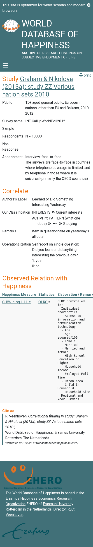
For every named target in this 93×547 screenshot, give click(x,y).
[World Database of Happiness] (11, 37)
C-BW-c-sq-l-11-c (16, 302)
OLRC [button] (43, 302)
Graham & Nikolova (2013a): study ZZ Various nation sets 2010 (38, 86)
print (87, 75)
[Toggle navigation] (5, 65)
